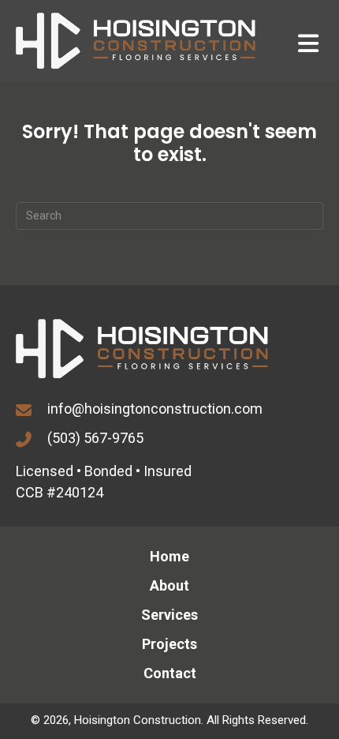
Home (169, 556)
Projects (169, 644)
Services (169, 614)
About (169, 585)
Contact (169, 673)
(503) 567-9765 (95, 438)
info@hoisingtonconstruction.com (155, 408)
